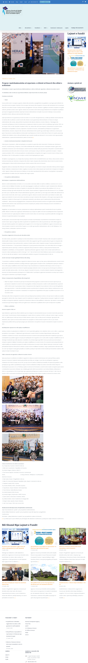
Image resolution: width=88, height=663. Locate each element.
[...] (18, 561)
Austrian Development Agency (32, 621)
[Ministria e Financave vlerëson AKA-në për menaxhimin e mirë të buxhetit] (72, 536)
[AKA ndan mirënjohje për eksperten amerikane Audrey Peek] (15, 572)
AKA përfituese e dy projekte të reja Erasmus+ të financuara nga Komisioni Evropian (76, 69)
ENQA (26, 632)
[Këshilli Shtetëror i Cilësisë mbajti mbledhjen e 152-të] (72, 572)
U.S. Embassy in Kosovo (31, 628)
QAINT (27, 626)
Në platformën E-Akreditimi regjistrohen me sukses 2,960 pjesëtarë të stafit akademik (75, 51)
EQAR (6, 659)
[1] (33, 137)
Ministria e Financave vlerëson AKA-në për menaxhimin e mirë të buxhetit (14, 644)
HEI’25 (26, 634)
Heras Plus (27, 623)
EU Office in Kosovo (30, 630)
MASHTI (7, 655)
